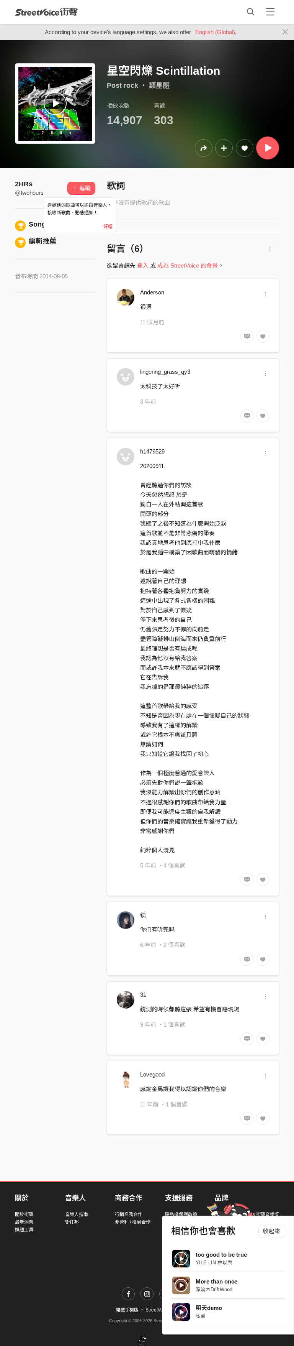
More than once (216, 1281)
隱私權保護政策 (181, 1214)
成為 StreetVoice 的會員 (187, 265)
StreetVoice (46, 12)
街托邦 (72, 1222)
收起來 (271, 1231)
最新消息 (24, 1222)
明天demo (209, 1308)
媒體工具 (24, 1230)
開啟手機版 (127, 1310)
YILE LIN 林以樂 (214, 1262)
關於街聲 (24, 1214)
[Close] (285, 32)
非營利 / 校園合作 (132, 1222)
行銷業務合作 (128, 1214)
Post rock (122, 85)
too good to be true (221, 1254)
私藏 (201, 1316)
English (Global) (215, 32)
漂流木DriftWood (214, 1289)
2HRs (24, 184)
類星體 (159, 85)
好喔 (108, 226)
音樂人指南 (76, 1214)
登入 (143, 265)
